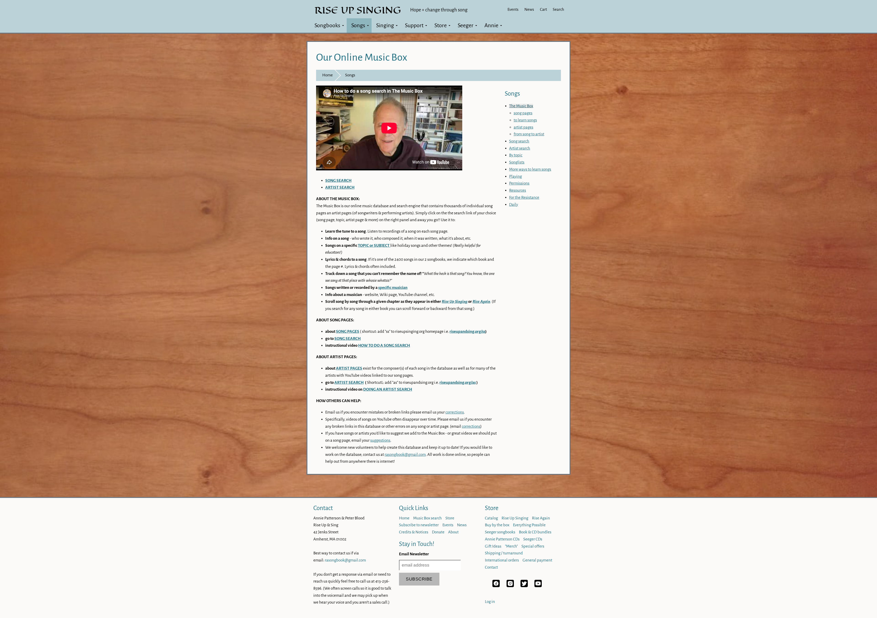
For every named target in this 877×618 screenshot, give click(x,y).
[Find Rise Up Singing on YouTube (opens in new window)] (538, 586)
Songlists (516, 162)
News (529, 9)
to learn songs (525, 120)
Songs (358, 25)
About (453, 532)
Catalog (491, 518)
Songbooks (327, 25)
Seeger (465, 25)
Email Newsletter (414, 554)
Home (327, 75)
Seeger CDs (532, 539)
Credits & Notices (413, 532)
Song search (519, 141)
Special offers (532, 546)
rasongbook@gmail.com (405, 454)
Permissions (519, 183)
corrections (454, 412)
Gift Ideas (493, 546)
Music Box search (427, 518)
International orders (502, 560)
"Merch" (511, 546)
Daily (513, 204)
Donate (438, 532)
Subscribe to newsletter (419, 525)
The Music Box (521, 106)
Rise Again (541, 518)
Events (512, 9)
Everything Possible (529, 525)
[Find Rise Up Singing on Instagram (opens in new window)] (510, 586)
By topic (515, 155)
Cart (543, 9)
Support (414, 25)
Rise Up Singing (515, 518)
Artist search (519, 148)
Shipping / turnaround (504, 553)
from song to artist (529, 134)
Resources (517, 190)
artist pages (523, 127)
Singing (385, 25)
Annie (491, 25)
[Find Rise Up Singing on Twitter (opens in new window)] (524, 586)
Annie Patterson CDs (502, 539)
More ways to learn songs (530, 169)
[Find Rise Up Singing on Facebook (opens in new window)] (496, 586)
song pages (523, 113)
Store (440, 25)
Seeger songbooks (500, 532)
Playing (515, 176)
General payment (537, 560)
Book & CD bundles (535, 532)
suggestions (380, 440)
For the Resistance (524, 197)
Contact (323, 508)
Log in (490, 601)
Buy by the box (497, 525)
